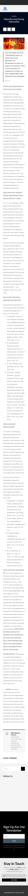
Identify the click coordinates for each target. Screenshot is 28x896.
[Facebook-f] (10, 2)
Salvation (14, 16)
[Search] (23, 769)
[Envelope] (17, 2)
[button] (24, 8)
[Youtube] (13, 2)
